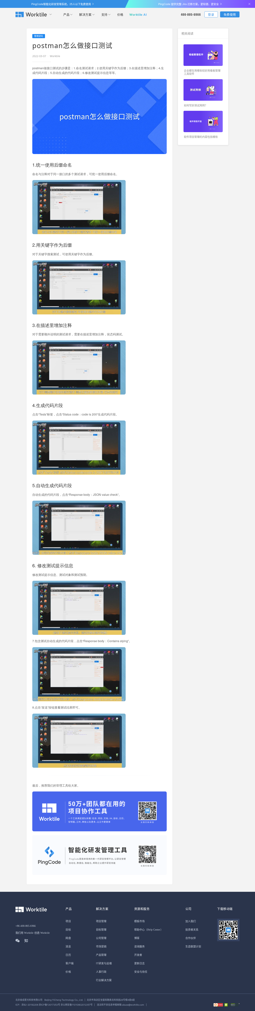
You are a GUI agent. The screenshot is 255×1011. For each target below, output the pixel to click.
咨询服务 (139, 946)
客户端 (69, 963)
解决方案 (85, 14)
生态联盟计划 (193, 946)
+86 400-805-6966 (25, 926)
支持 (104, 14)
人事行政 (101, 971)
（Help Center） (154, 929)
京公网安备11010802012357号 (54, 1004)
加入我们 (190, 921)
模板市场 (139, 921)
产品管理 (101, 955)
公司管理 (101, 938)
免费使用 (230, 14)
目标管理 (101, 929)
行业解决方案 (104, 980)
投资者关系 (192, 929)
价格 (120, 14)
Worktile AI (138, 14)
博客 (136, 938)
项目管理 (101, 921)
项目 (68, 921)
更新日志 (139, 963)
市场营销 (101, 946)
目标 (68, 929)
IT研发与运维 (104, 963)
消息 (68, 946)
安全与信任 (140, 971)
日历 (68, 955)
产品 (66, 14)
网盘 (68, 938)
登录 (211, 14)
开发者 (138, 955)
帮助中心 (139, 929)
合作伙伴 (190, 938)
